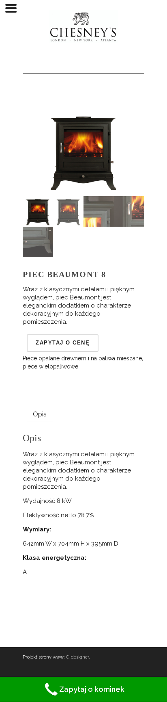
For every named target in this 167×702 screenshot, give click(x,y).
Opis (40, 414)
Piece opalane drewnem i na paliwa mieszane (82, 358)
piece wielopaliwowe (50, 366)
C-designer (77, 657)
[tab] (40, 414)
